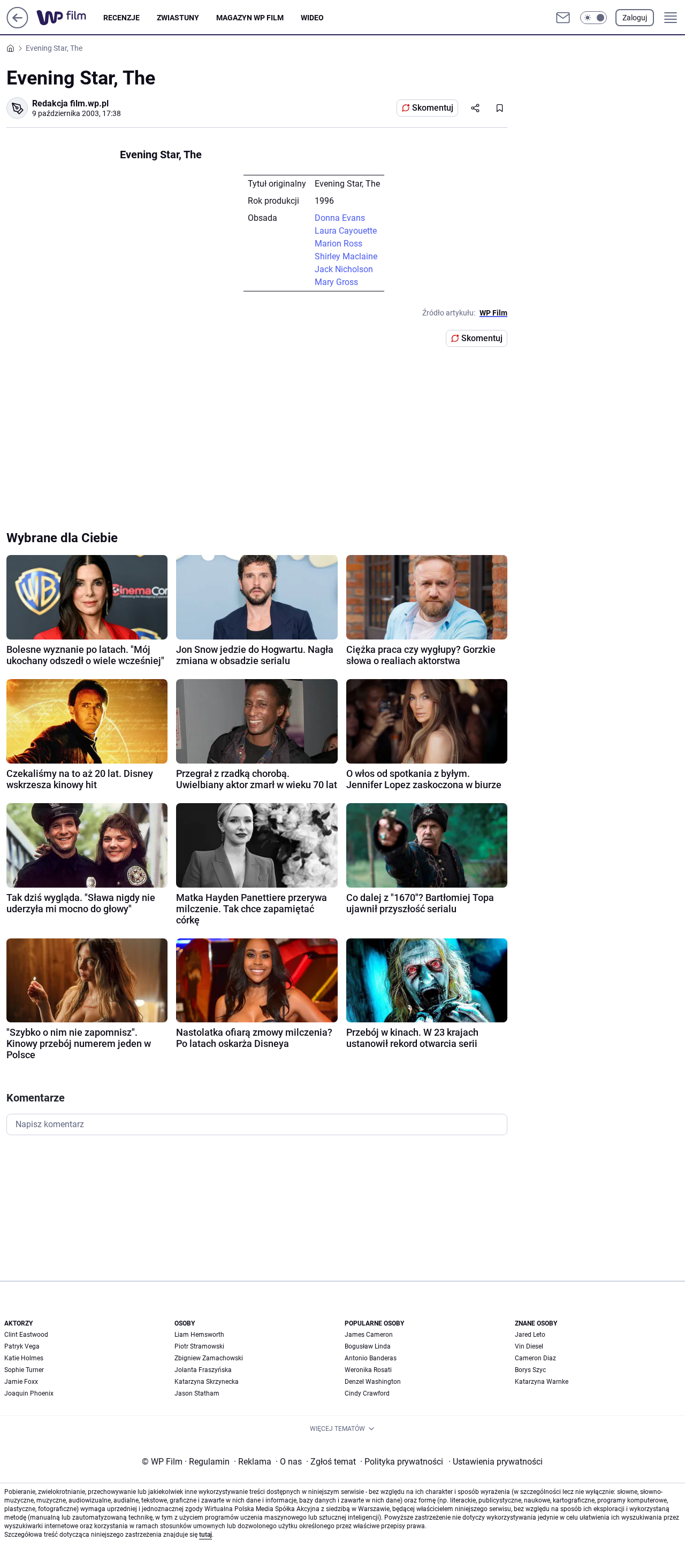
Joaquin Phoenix (29, 1393)
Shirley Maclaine (346, 256)
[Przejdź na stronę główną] (17, 25)
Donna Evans (340, 218)
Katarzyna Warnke (541, 1381)
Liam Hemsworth (199, 1334)
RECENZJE (121, 17)
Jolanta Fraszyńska (203, 1370)
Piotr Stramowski (199, 1346)
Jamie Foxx (21, 1381)
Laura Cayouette (346, 231)
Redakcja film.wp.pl (70, 103)
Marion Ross (338, 243)
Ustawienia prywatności (495, 1462)
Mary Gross (336, 282)
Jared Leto (530, 1334)
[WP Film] (69, 17)
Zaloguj (634, 17)
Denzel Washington (373, 1381)
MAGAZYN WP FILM (250, 17)
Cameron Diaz (535, 1358)
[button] (593, 17)
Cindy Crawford (367, 1393)
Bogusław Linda (368, 1346)
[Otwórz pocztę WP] (563, 17)
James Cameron (369, 1334)
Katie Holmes (23, 1358)
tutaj (205, 1534)
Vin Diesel (529, 1346)
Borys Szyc (530, 1370)
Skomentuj (432, 108)
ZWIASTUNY (178, 17)
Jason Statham (196, 1393)
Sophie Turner (24, 1370)
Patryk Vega (22, 1346)
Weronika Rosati (368, 1370)
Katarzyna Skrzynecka (206, 1381)
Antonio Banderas (371, 1358)
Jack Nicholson (344, 269)
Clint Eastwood (26, 1334)
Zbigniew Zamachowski (208, 1358)
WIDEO (312, 17)
